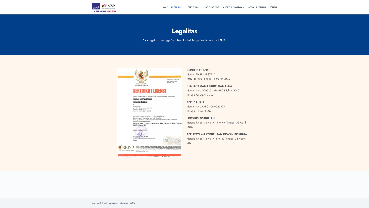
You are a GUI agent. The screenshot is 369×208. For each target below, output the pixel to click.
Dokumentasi (212, 7)
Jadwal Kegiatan (257, 7)
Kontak (273, 7)
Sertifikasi (193, 7)
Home (165, 7)
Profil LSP (176, 7)
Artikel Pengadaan (233, 7)
